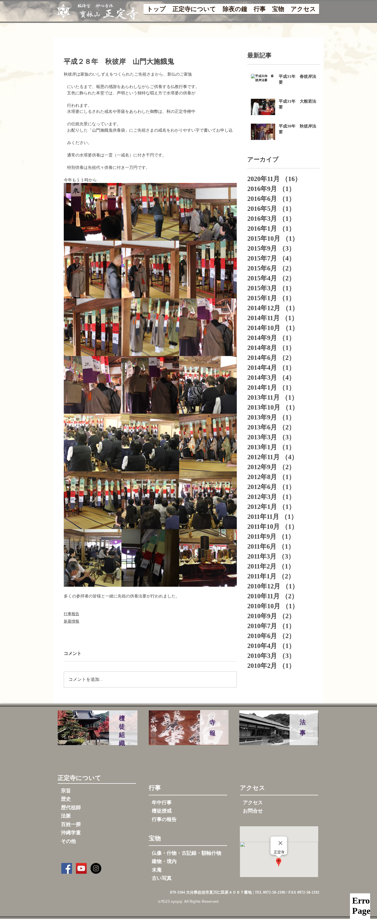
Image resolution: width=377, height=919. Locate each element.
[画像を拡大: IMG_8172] (92, 442)
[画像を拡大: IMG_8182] (208, 212)
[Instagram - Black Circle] (96, 868)
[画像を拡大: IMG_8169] (92, 500)
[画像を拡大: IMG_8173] (208, 385)
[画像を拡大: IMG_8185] (92, 212)
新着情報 (71, 621)
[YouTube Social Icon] (81, 868)
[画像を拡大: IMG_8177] (150, 327)
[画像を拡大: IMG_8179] (208, 269)
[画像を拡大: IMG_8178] (92, 327)
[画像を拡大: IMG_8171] (150, 442)
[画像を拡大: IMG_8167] (208, 500)
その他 (68, 841)
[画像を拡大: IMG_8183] (150, 212)
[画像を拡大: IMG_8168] (150, 500)
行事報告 (71, 614)
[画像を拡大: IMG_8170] (208, 442)
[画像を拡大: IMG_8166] (92, 558)
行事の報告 (164, 819)
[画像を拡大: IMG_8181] (92, 269)
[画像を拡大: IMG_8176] (208, 327)
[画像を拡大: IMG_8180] (150, 269)
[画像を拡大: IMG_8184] (208, 558)
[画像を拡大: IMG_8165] (150, 558)
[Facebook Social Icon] (66, 868)
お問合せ (253, 811)
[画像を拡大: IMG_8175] (92, 385)
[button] (194, 11)
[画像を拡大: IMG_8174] (150, 385)
